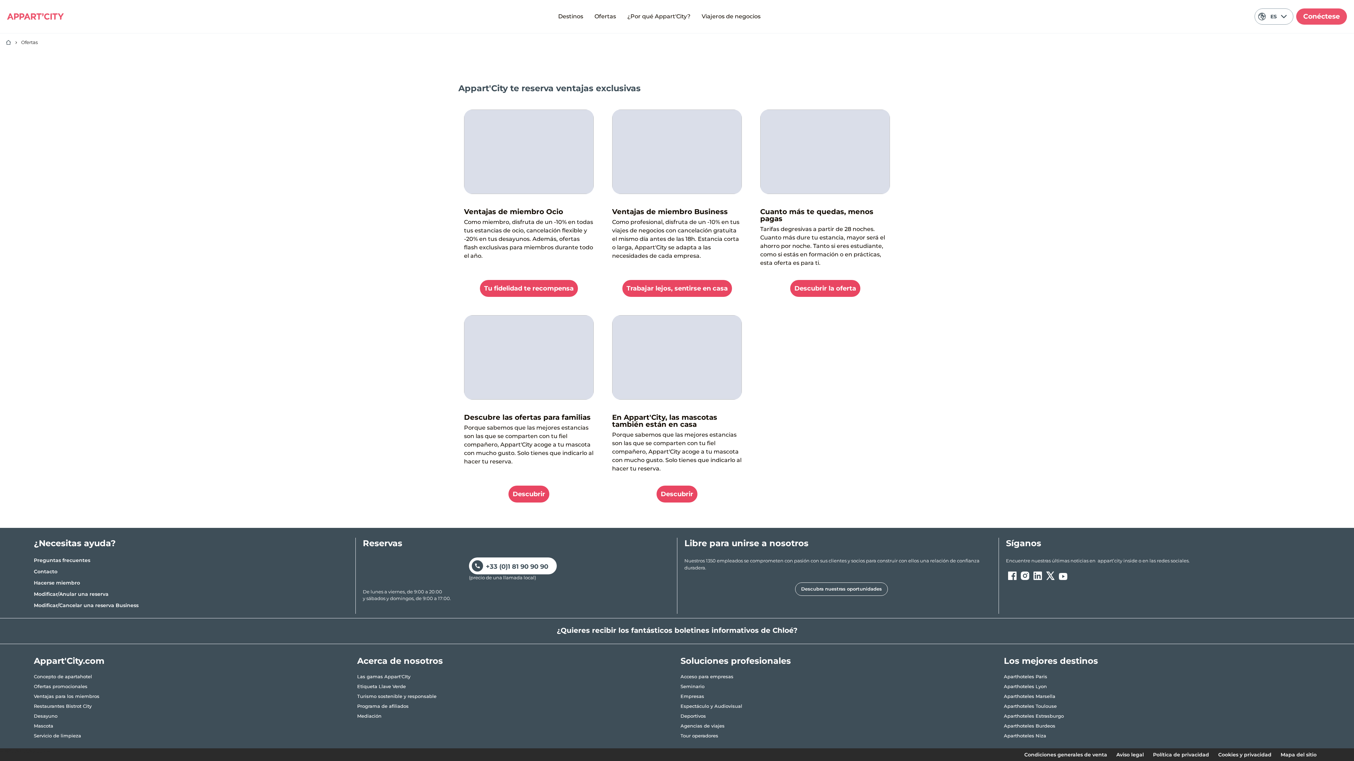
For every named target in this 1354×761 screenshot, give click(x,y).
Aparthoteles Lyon (1025, 686)
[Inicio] (8, 42)
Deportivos (693, 716)
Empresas (692, 696)
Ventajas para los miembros (66, 696)
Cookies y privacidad (1244, 754)
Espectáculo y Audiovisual (711, 706)
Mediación (369, 716)
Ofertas (605, 16)
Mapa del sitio (1299, 754)
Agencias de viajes (703, 726)
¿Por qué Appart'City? (658, 16)
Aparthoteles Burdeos (1029, 726)
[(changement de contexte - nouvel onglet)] (1012, 575)
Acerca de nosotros (400, 661)
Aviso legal (1130, 754)
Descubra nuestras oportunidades (841, 589)
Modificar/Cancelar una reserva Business (86, 605)
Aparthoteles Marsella (1029, 696)
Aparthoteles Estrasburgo (1034, 716)
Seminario (693, 686)
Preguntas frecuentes (62, 560)
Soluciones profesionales (736, 661)
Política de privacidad (1181, 754)
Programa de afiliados (383, 706)
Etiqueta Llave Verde (381, 686)
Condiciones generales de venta (1065, 754)
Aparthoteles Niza (1025, 735)
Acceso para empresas (707, 676)
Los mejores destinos (1051, 661)
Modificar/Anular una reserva (71, 594)
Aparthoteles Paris (1025, 676)
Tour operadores (699, 735)
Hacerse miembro (57, 583)
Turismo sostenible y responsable (397, 696)
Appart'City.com (69, 661)
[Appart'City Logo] (35, 16)
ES (1273, 16)
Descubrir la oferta (825, 288)
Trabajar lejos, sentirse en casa (677, 288)
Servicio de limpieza (57, 735)
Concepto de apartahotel (63, 676)
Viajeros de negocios (731, 16)
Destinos (570, 16)
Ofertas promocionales (60, 686)
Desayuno (45, 716)
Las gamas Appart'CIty (383, 676)
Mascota (43, 726)
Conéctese (1321, 16)
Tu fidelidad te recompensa (529, 288)
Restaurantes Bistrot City (63, 706)
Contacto (45, 571)
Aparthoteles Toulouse (1030, 706)
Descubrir (529, 494)
